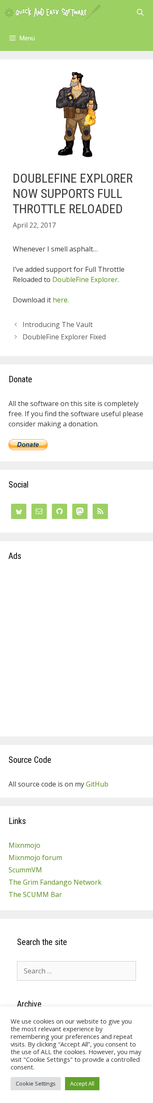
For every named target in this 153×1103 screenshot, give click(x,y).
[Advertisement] (76, 651)
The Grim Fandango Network (55, 882)
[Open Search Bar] (140, 12)
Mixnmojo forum (35, 857)
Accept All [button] (82, 1083)
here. (61, 300)
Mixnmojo (24, 845)
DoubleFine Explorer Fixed (64, 336)
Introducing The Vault (58, 324)
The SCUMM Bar (35, 894)
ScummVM (25, 870)
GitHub (97, 784)
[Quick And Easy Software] (52, 12)
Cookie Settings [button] (36, 1083)
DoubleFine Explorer (85, 279)
